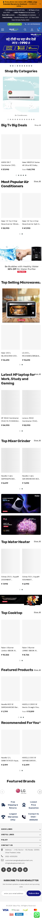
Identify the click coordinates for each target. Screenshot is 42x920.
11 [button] (31, 119)
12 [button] (33, 119)
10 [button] (31, 65)
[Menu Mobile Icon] (2, 29)
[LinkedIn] (9, 869)
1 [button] (10, 65)
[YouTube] (25, 869)
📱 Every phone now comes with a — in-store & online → (20, 4)
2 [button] (12, 65)
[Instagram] (20, 869)
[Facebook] (3, 869)
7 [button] (24, 65)
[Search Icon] (25, 30)
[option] (21, 48)
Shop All (37, 181)
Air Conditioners (21, 115)
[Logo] (13, 29)
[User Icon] (32, 29)
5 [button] (19, 65)
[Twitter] (14, 869)
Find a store (15, 24)
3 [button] (15, 65)
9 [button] (29, 65)
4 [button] (17, 65)
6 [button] (22, 65)
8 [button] (26, 65)
